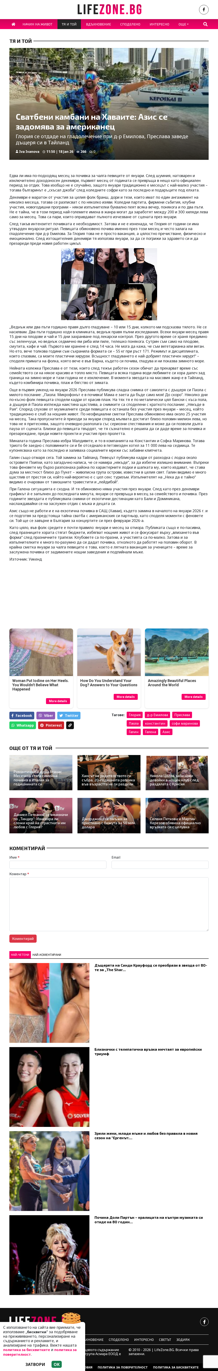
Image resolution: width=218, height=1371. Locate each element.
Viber (48, 715)
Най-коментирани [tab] (47, 954)
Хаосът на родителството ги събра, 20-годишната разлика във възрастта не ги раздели (108, 780)
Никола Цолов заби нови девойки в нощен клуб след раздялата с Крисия (174, 780)
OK (57, 1364)
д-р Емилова (157, 715)
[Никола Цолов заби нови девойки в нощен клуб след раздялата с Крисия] (177, 772)
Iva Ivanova (29, 151)
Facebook (24, 715)
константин (155, 723)
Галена (150, 732)
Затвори (35, 1364)
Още (182, 24)
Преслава (182, 715)
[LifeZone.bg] (41, 1321)
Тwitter (71, 715)
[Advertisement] (57, 595)
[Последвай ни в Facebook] (204, 9)
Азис (166, 732)
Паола (134, 723)
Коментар (19, 874)
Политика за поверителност (123, 1367)
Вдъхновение (91, 1339)
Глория (135, 715)
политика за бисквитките (26, 1349)
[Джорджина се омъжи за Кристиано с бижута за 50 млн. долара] (109, 815)
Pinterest (54, 725)
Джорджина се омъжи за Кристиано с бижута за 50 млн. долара (109, 823)
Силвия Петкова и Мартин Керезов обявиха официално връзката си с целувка (175, 823)
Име (14, 857)
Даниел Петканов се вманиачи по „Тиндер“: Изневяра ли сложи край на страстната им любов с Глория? (41, 821)
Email (116, 857)
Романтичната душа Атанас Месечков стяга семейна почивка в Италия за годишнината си (38, 778)
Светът (165, 1339)
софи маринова (185, 723)
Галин (134, 732)
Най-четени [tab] (20, 954)
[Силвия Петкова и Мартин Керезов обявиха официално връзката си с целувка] (177, 815)
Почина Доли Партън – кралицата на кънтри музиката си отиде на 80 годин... (149, 1219)
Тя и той (20, 41)
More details (58, 701)
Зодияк (183, 1339)
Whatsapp (25, 725)
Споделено (119, 1339)
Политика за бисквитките (176, 1367)
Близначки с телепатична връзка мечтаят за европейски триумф (148, 1051)
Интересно (144, 1339)
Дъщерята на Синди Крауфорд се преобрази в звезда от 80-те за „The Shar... (151, 967)
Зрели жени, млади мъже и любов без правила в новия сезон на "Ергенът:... (146, 1135)
